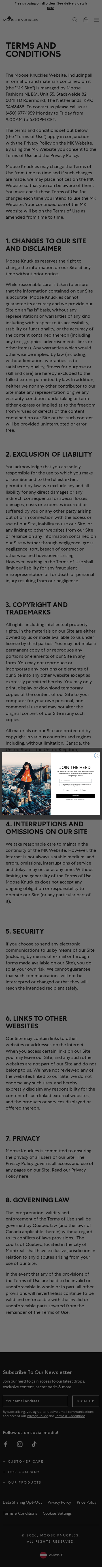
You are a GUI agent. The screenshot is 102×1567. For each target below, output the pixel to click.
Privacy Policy (73, 799)
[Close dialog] (96, 755)
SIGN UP (75, 796)
